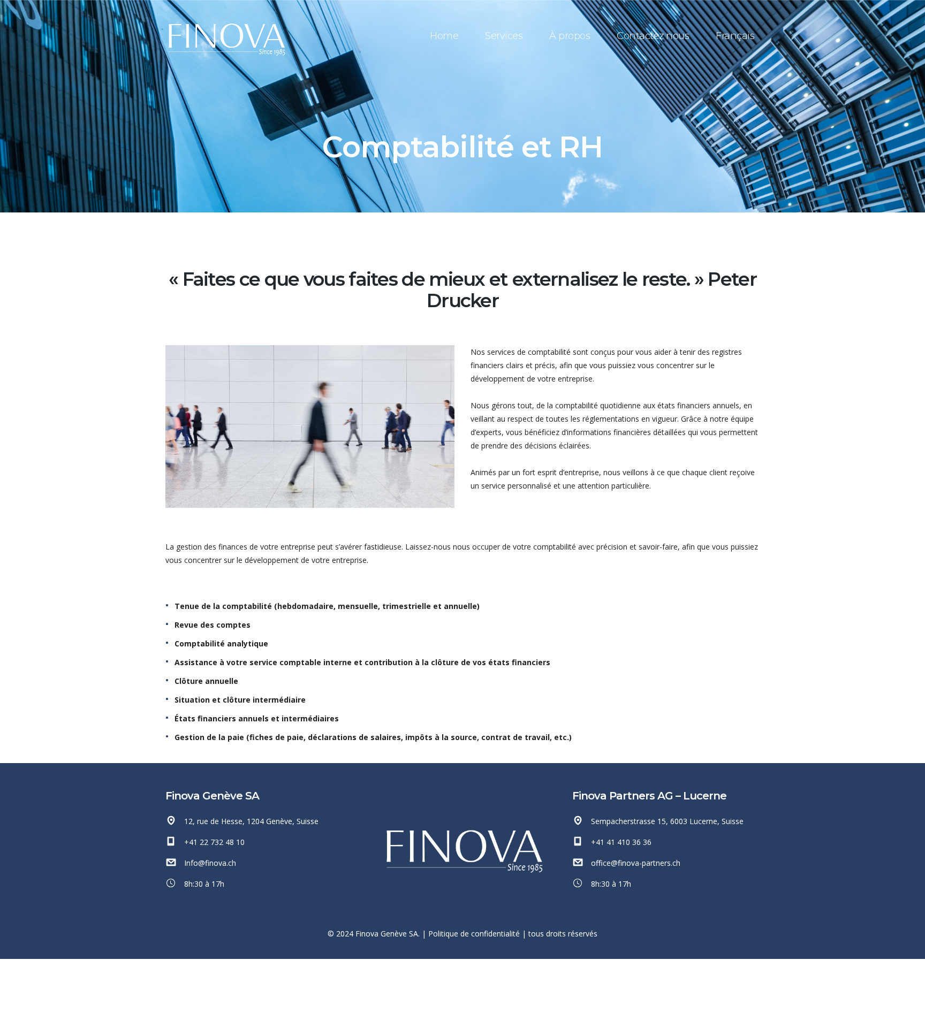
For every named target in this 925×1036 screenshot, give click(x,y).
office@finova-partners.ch (635, 863)
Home (444, 36)
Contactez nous (653, 36)
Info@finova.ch (210, 863)
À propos (569, 36)
